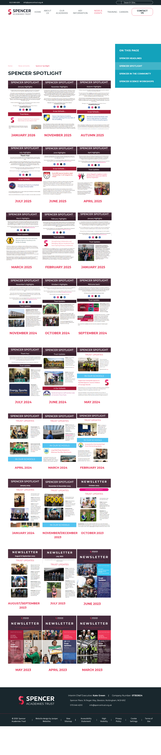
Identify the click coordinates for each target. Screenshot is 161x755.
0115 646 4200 (14, 2)
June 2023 (92, 604)
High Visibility (104, 720)
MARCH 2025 (21, 267)
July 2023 (57, 603)
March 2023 (92, 670)
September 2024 (92, 333)
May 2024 (92, 402)
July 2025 (23, 201)
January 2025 (93, 267)
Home (10, 66)
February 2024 (92, 467)
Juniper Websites (50, 720)
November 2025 (57, 135)
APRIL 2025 (93, 201)
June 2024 (57, 402)
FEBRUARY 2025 (58, 267)
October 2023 (92, 533)
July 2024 (23, 402)
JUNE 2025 (57, 201)
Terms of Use (149, 720)
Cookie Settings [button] (133, 720)
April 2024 (23, 467)
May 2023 (23, 670)
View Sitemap (68, 720)
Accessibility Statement (86, 720)
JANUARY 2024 (23, 533)
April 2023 (58, 670)
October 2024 (57, 333)
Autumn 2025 (92, 135)
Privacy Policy (118, 720)
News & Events (24, 66)
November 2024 (23, 333)
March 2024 (57, 467)
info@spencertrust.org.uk (33, 2)
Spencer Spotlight (42, 66)
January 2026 (23, 135)
